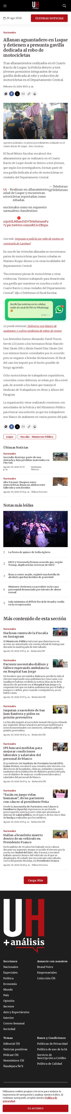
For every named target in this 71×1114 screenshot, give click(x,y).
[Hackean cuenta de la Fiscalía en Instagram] (60, 632)
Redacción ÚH (38, 651)
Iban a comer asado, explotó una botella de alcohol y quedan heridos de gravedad (34, 576)
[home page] (35, 6)
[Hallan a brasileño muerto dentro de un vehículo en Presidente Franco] (60, 834)
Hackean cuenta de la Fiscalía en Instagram (25, 635)
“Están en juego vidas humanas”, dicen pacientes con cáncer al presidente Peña (26, 798)
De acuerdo (35, 1108)
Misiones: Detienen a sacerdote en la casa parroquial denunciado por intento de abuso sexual (34, 589)
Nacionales (9, 32)
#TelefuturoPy (37, 221)
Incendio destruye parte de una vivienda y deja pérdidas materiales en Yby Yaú (26, 460)
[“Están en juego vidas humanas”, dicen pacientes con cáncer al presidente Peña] (60, 793)
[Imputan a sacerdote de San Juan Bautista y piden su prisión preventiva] (60, 709)
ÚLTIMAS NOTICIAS (49, 18)
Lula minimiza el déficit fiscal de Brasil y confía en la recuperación (36, 603)
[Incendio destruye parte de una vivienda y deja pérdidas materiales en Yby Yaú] (60, 457)
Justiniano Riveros (36, 468)
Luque (9, 436)
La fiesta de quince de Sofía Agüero (29, 552)
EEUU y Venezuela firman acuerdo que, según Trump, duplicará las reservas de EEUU (35, 563)
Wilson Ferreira (39, 492)
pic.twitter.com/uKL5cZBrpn (27, 225)
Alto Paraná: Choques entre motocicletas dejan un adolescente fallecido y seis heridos (24, 485)
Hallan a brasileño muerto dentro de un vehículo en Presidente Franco (23, 838)
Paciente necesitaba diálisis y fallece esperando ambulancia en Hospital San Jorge (26, 667)
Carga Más (35, 880)
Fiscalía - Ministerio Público (36, 436)
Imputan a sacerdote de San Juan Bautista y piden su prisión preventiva (24, 713)
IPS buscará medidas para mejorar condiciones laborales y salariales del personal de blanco (22, 753)
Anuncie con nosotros (52, 961)
